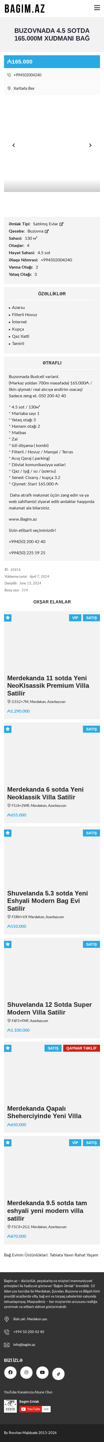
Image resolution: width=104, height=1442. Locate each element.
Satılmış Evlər (46, 224)
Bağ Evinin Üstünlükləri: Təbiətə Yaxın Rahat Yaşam (51, 1255)
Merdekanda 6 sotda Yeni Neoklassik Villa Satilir (45, 793)
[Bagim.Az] (23, 8)
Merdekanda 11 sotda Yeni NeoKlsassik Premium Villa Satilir (48, 685)
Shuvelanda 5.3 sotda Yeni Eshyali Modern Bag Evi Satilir (47, 901)
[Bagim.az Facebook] (10, 1372)
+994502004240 (27, 75)
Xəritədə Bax (23, 89)
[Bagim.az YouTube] (42, 1372)
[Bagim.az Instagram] (26, 1372)
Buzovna (36, 231)
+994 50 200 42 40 (28, 1332)
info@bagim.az (24, 1345)
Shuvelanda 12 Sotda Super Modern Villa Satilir (49, 1008)
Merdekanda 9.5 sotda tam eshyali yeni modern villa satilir (47, 1210)
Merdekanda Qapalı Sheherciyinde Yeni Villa (44, 1112)
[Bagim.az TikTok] (58, 1374)
